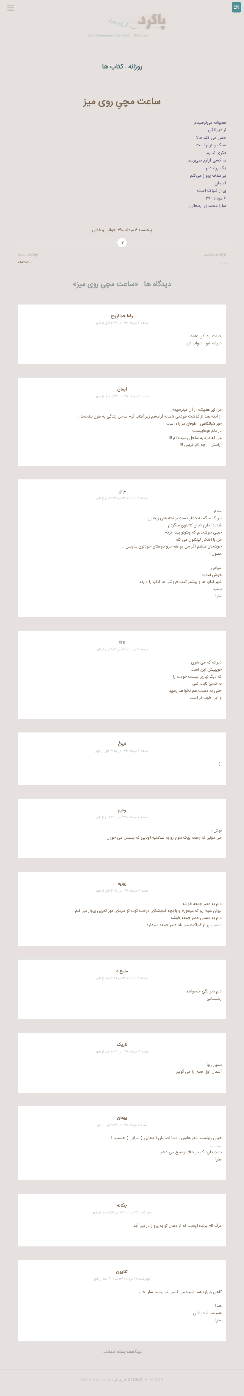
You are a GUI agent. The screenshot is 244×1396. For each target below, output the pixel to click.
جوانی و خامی (103, 230)
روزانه (135, 67)
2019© (156, 1380)
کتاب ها (112, 67)
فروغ (122, 744)
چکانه (122, 1205)
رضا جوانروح (122, 316)
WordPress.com (97, 1380)
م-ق (122, 491)
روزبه (122, 883)
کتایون (122, 1272)
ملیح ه (122, 971)
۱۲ (122, 243)
